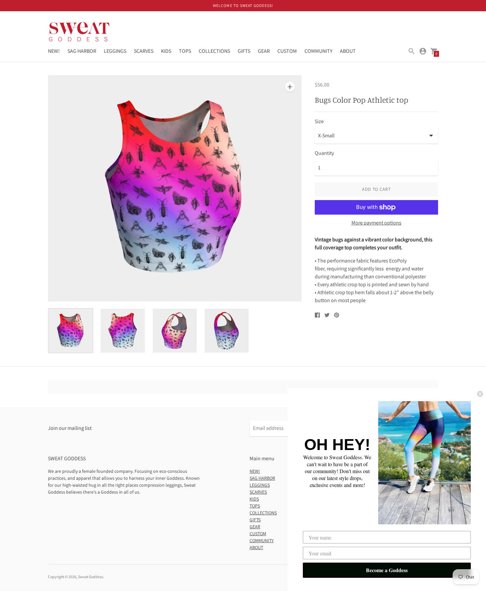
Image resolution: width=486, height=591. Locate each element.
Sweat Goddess (90, 576)
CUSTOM (287, 51)
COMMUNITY (318, 51)
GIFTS (244, 51)
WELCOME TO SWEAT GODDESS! (243, 5)
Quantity (324, 153)
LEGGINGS (115, 51)
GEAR (264, 51)
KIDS (166, 51)
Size (319, 121)
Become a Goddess (387, 570)
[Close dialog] (480, 394)
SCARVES (143, 51)
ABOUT (348, 51)
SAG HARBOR (81, 51)
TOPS (185, 51)
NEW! (54, 51)
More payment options (376, 223)
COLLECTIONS (214, 51)
